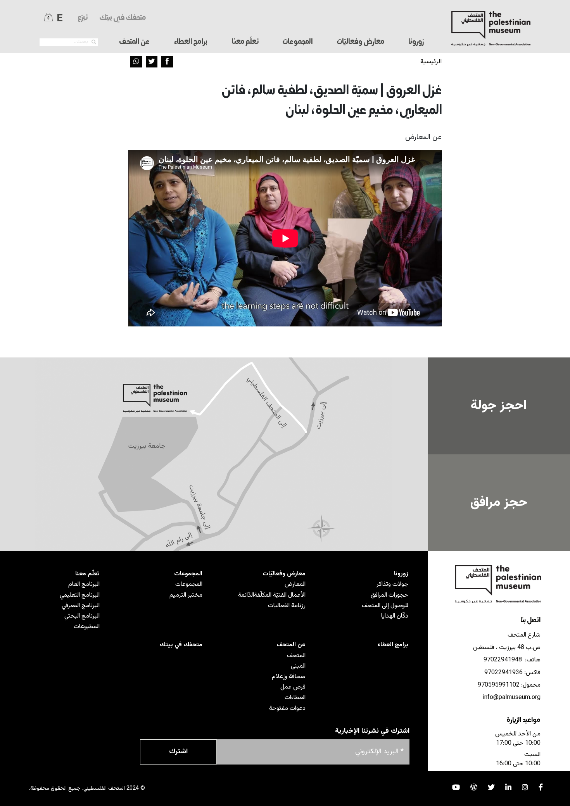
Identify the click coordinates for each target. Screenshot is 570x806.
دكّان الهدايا (394, 616)
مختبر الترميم (185, 595)
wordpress (473, 787)
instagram (525, 787)
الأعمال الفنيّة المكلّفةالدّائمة (272, 595)
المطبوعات (87, 627)
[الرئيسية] (490, 28)
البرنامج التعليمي (80, 595)
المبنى (298, 666)
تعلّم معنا (87, 574)
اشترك (178, 751)
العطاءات (295, 697)
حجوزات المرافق (389, 595)
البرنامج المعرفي (81, 606)
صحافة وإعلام (289, 677)
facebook (541, 787)
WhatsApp (136, 61)
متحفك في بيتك (122, 18)
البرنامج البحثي (82, 616)
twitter (491, 787)
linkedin (508, 787)
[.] (94, 42)
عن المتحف (291, 645)
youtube (456, 787)
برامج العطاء (190, 42)
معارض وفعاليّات (284, 574)
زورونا (401, 574)
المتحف (296, 656)
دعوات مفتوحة (287, 708)
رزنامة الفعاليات (287, 606)
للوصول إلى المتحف (385, 606)
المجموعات (188, 574)
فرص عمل (293, 687)
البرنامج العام (84, 584)
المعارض (295, 584)
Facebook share (167, 61)
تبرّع (83, 18)
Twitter (151, 61)
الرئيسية (431, 62)
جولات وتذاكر (392, 584)
